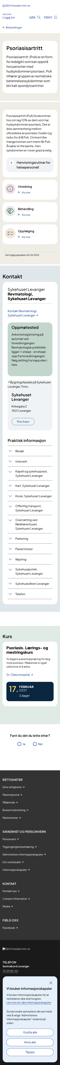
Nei (40, 744)
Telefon (20, 594)
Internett (21, 461)
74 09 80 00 (10, 971)
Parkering (21, 538)
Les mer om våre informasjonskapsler (29, 1002)
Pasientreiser (24, 549)
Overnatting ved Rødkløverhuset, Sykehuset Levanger (29, 524)
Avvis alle (30, 1042)
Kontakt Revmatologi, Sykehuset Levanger (22, 313)
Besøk (19, 451)
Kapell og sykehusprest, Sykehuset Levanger (31, 473)
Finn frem (23, 421)
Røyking (20, 559)
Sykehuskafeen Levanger (32, 583)
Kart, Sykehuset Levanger (32, 485)
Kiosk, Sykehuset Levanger (33, 496)
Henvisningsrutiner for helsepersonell (33, 164)
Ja (24, 744)
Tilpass (30, 1052)
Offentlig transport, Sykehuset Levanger (29, 508)
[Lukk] (50, 982)
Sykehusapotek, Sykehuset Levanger (29, 571)
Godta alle (30, 1032)
